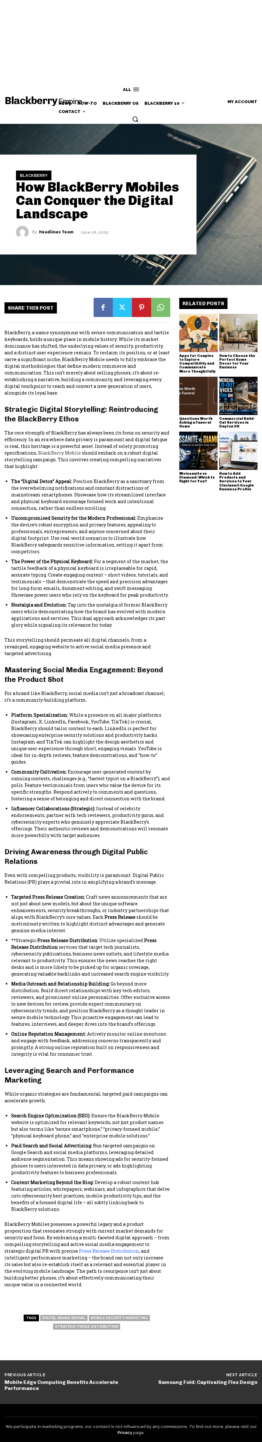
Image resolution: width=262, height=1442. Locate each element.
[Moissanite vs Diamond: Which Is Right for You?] (198, 451)
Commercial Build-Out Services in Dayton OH (237, 422)
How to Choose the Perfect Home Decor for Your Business (237, 361)
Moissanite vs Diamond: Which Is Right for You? (197, 477)
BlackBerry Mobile (59, 453)
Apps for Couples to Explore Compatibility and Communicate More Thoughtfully (197, 363)
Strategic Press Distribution (86, 1327)
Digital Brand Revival (64, 1318)
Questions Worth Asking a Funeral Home (195, 422)
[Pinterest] (141, 307)
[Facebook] (103, 307)
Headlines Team (56, 232)
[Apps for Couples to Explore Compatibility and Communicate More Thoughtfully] (198, 333)
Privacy (125, 1432)
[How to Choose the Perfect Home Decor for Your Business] (238, 333)
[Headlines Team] (24, 232)
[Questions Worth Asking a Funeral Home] (198, 396)
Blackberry (34, 175)
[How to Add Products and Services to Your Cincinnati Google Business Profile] (238, 451)
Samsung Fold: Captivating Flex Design (208, 1382)
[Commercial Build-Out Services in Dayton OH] (238, 396)
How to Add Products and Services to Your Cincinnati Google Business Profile (236, 481)
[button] (135, 119)
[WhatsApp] (160, 307)
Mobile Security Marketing (119, 1318)
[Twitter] (122, 307)
